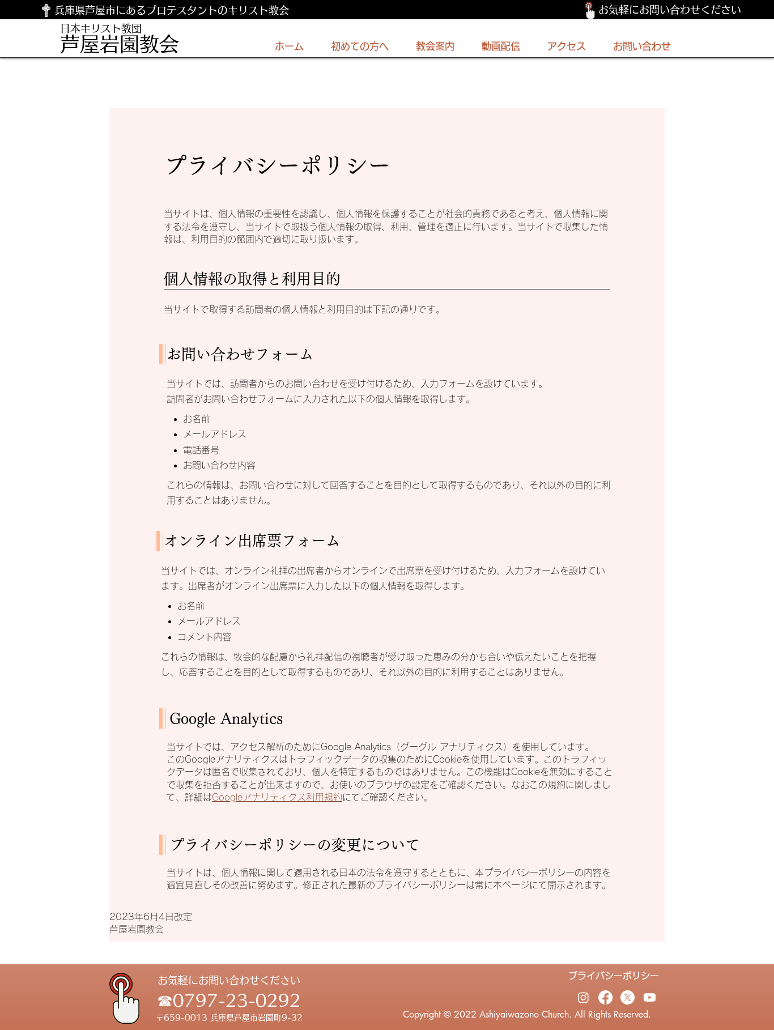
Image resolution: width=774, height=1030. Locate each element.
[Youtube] (650, 997)
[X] (627, 997)
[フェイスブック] (605, 997)
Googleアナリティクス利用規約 (277, 797)
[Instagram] (583, 997)
